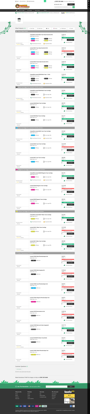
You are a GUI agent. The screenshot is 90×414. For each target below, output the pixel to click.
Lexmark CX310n (33, 14)
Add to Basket (70, 39)
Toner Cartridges (22, 10)
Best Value (32, 28)
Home (16, 14)
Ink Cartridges (29, 10)
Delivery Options (42, 395)
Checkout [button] (71, 4)
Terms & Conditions (31, 398)
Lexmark (27, 14)
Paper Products (37, 10)
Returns (16, 393)
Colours (56, 28)
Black (48, 28)
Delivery (16, 395)
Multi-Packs (40, 28)
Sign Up (71, 386)
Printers (45, 10)
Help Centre (17, 398)
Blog (40, 393)
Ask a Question (37, 20)
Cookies (29, 395)
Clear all (71, 28)
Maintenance (64, 28)
